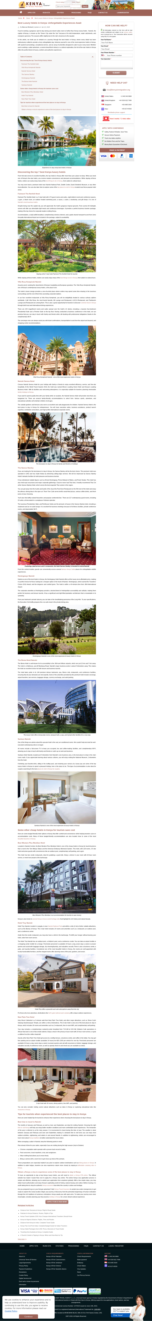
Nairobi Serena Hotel (28, 71)
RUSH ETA (47, 1246)
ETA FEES (59, 1246)
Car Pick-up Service (83, 1275)
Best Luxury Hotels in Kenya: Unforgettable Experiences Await (55, 18)
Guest (78, 2)
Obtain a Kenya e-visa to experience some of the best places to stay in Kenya (46, 109)
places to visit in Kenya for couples (49, 769)
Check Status (81, 1266)
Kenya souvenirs (48, 1185)
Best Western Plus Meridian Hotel (32, 92)
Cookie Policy (23, 1275)
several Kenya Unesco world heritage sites (46, 919)
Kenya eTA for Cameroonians (55, 1259)
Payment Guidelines (25, 1269)
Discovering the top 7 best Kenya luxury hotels (36, 60)
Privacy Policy (23, 1266)
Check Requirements (84, 1256)
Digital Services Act (25, 1278)
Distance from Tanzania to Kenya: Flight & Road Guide (37, 1210)
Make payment (82, 1259)
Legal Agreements (25, 1263)
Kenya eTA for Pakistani (54, 1256)
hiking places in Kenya (86, 1163)
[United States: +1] (102, 55)
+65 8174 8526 (127, 109)
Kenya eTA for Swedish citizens (56, 1269)
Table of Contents (26, 57)
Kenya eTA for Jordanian (54, 1263)
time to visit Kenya (24, 1127)
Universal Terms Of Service (27, 1259)
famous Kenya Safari (68, 569)
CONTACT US (98, 1246)
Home (20, 18)
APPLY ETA (33, 1246)
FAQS (86, 1246)
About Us (22, 1256)
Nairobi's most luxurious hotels (28, 202)
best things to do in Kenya (54, 181)
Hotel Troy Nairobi (27, 95)
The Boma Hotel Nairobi (29, 81)
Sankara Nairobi (26, 85)
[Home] (21, 12)
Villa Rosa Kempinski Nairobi (30, 67)
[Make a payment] (117, 154)
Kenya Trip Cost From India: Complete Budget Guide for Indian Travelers (43, 1226)
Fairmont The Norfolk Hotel (30, 64)
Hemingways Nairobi (28, 78)
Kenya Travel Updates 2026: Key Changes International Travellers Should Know (46, 1216)
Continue (28, 1317)
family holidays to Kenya (25, 392)
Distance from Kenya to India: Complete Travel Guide (37, 1223)
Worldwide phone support (116, 112)
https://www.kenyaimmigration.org (37, 4)
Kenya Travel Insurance (62, 1189)
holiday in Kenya (55, 1197)
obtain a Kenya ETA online (78, 1175)
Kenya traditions (34, 1138)
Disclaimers (23, 1272)
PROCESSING (73, 1246)
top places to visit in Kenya (66, 187)
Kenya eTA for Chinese (53, 1266)
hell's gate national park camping (59, 1013)
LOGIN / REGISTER (116, 1246)
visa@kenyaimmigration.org (118, 90)
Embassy (80, 1263)
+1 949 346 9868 (126, 96)
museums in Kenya (24, 1109)
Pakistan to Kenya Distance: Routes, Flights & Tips (36, 1213)
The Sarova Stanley (27, 74)
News (28, 18)
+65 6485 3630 (127, 105)
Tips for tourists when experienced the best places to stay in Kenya (43, 102)
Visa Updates (81, 1269)
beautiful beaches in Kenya (26, 839)
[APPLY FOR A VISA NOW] (56, 1202)
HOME (22, 1246)
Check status (60, 2)
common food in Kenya (88, 303)
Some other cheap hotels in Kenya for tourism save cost (39, 88)
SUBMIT (116, 73)
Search (85, 6)
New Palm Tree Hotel (28, 99)
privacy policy (128, 32)
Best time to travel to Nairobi (30, 106)
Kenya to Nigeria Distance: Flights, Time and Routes (37, 1219)
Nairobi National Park (55, 926)
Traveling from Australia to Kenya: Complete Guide (36, 1232)
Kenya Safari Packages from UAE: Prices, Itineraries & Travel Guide (42, 1229)
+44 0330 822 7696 (125, 100)
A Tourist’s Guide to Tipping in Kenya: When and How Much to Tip (41, 1235)
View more (21, 1239)
